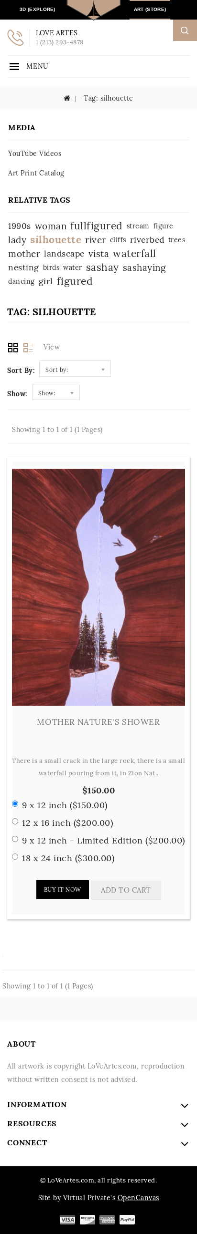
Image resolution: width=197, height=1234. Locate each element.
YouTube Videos (34, 153)
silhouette (55, 239)
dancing (21, 281)
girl (46, 281)
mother (24, 253)
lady (17, 240)
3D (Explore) (37, 9)
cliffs (118, 240)
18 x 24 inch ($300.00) (68, 858)
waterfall (134, 253)
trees (177, 240)
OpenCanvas (138, 1197)
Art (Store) (150, 9)
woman (51, 226)
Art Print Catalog (36, 173)
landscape (64, 253)
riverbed (147, 239)
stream (138, 226)
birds (51, 267)
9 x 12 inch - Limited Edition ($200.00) (103, 840)
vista (98, 253)
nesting (23, 267)
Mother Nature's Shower (98, 722)
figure (163, 226)
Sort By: (20, 370)
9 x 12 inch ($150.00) (65, 805)
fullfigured (96, 225)
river (95, 240)
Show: (17, 394)
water (72, 267)
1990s (19, 225)
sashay (102, 267)
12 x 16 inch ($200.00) (67, 822)
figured (75, 281)
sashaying (144, 267)
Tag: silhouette (107, 98)
